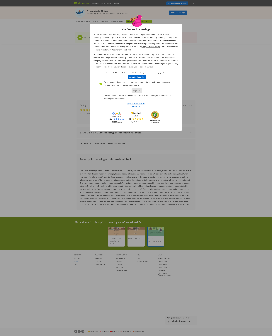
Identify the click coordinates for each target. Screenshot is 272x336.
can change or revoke (125, 67)
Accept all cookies (136, 77)
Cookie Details (126, 50)
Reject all (136, 90)
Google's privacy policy (150, 47)
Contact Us (136, 106)
